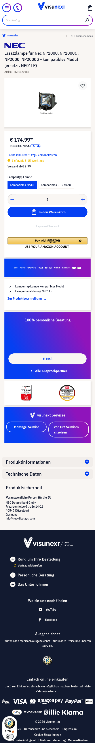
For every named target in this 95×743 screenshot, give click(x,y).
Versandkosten (78, 740)
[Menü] (6, 7)
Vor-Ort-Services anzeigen (66, 429)
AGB (18, 729)
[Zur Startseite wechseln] (47, 8)
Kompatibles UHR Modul (56, 185)
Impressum (69, 729)
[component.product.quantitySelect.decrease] (12, 199)
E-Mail (47, 358)
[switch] (10, 736)
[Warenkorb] (90, 7)
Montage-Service (26, 427)
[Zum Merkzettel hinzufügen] (82, 85)
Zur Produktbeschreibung (25, 298)
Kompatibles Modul (22, 185)
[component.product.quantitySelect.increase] (83, 199)
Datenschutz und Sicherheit (41, 729)
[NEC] (47, 45)
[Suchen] (87, 20)
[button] (47, 242)
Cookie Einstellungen (47, 735)
